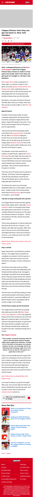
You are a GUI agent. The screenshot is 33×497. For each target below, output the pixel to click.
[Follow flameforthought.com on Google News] (29, 398)
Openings (23, 464)
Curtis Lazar (5, 314)
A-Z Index (23, 479)
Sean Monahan (15, 135)
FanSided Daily (6, 470)
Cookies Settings (6, 482)
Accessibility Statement (8, 479)
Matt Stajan (25, 312)
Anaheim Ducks (7, 392)
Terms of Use (24, 473)
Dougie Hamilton (18, 133)
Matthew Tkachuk (16, 142)
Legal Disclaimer (25, 476)
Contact (3, 467)
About (3, 464)
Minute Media (9, 486)
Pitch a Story (24, 470)
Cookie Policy (5, 476)
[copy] (11, 41)
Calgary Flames (9, 82)
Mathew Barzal (16, 192)
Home (3, 453)
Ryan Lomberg (17, 314)
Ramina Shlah (7, 38)
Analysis (8, 453)
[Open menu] (3, 2)
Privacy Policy (5, 473)
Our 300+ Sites (24, 467)
